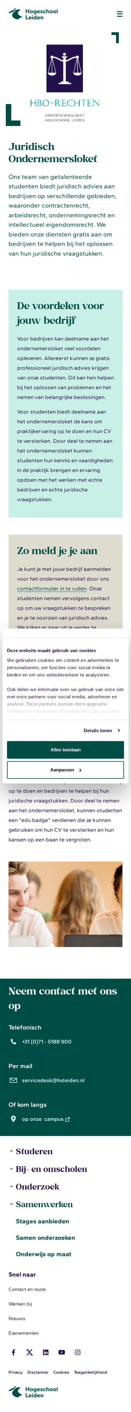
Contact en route (27, 1289)
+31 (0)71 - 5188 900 (47, 1041)
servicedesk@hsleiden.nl (53, 1080)
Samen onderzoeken (45, 1237)
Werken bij (20, 1304)
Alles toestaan (66, 749)
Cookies (61, 1372)
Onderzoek (37, 1186)
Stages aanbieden (42, 1221)
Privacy (16, 1372)
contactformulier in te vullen (52, 588)
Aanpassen (62, 769)
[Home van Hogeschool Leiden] (59, 14)
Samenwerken (44, 1204)
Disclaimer (37, 1372)
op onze (43, 1119)
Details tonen (98, 730)
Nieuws (17, 1318)
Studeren (34, 1151)
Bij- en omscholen (51, 1168)
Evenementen (24, 1333)
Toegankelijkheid (90, 1372)
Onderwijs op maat (43, 1254)
